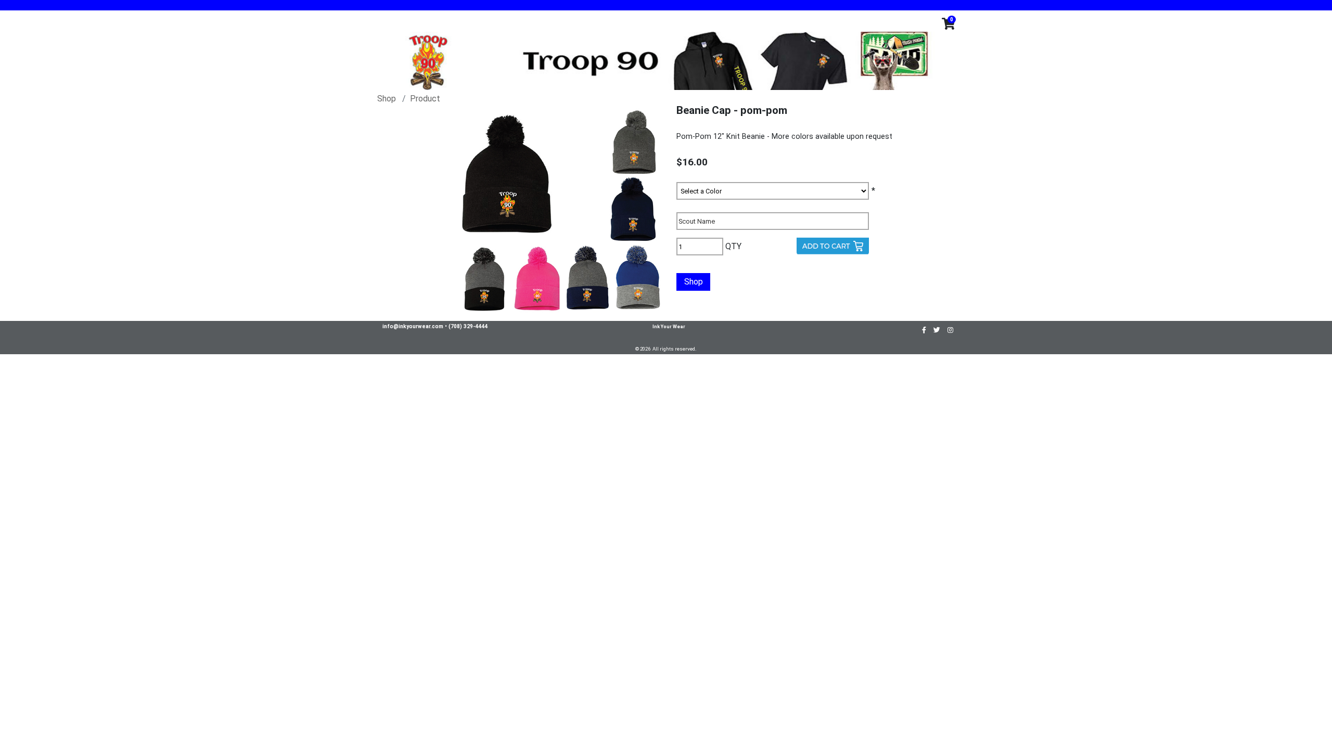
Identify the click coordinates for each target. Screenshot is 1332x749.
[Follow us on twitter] (936, 329)
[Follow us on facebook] (924, 329)
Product (425, 99)
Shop (386, 99)
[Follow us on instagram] (950, 329)
